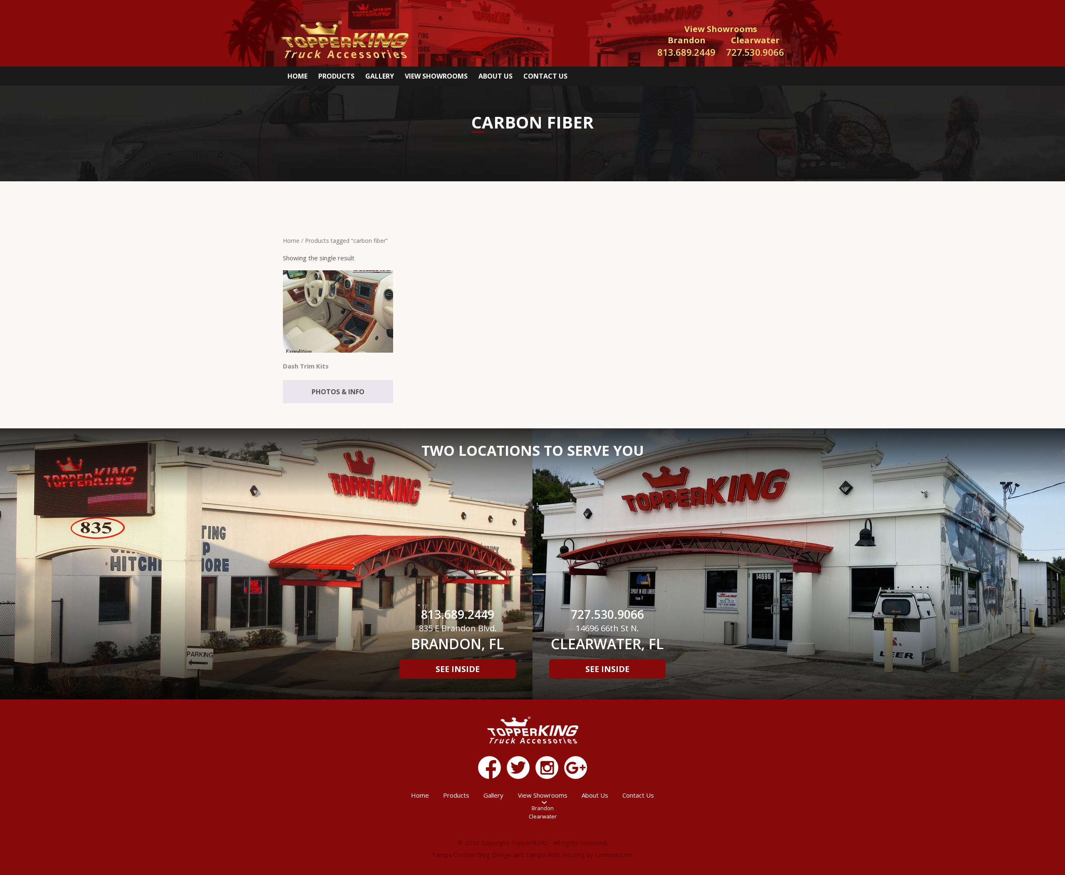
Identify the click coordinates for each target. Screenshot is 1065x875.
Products (336, 76)
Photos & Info (338, 391)
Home (297, 76)
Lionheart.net (614, 854)
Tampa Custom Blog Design (472, 854)
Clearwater (543, 816)
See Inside (458, 669)
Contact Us (545, 76)
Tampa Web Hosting (555, 854)
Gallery (379, 76)
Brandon (543, 808)
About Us (495, 76)
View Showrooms (436, 76)
